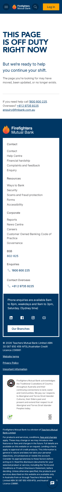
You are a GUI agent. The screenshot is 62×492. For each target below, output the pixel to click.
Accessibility (15, 204)
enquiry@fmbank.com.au (19, 110)
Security (12, 190)
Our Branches (21, 328)
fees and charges (48, 437)
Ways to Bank (15, 185)
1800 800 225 (38, 101)
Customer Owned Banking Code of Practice (29, 236)
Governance (15, 243)
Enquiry (12, 170)
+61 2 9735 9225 (28, 105)
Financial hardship (18, 160)
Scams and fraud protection (25, 195)
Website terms (11, 356)
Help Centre (14, 155)
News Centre (15, 224)
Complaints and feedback (23, 165)
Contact (12, 151)
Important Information (15, 369)
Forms (11, 199)
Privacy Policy (11, 362)
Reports (12, 219)
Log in (51, 7)
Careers (12, 229)
